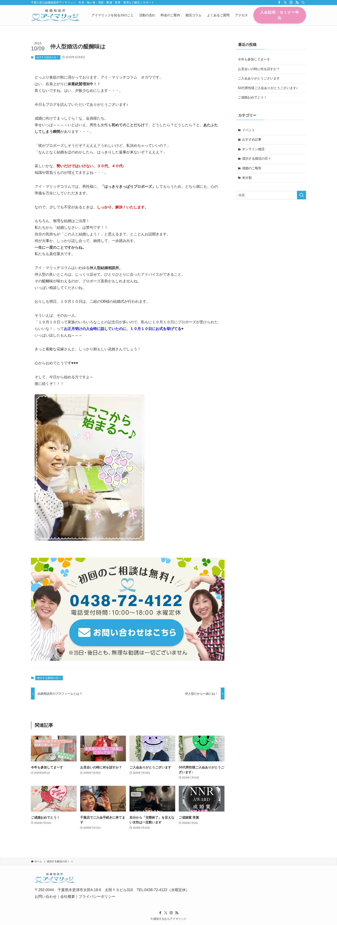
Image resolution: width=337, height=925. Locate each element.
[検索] (303, 2)
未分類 (247, 178)
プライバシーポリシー (97, 896)
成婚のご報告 (251, 168)
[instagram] (291, 2)
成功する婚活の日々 (47, 57)
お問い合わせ (46, 896)
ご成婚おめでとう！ (252, 97)
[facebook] (279, 2)
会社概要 (67, 896)
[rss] (297, 2)
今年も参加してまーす (254, 59)
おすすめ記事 (251, 139)
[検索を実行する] (301, 195)
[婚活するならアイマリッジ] (55, 15)
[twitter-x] (285, 2)
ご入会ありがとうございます (259, 78)
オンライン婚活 (253, 149)
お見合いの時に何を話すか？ (259, 69)
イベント (248, 130)
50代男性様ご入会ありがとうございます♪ (268, 88)
